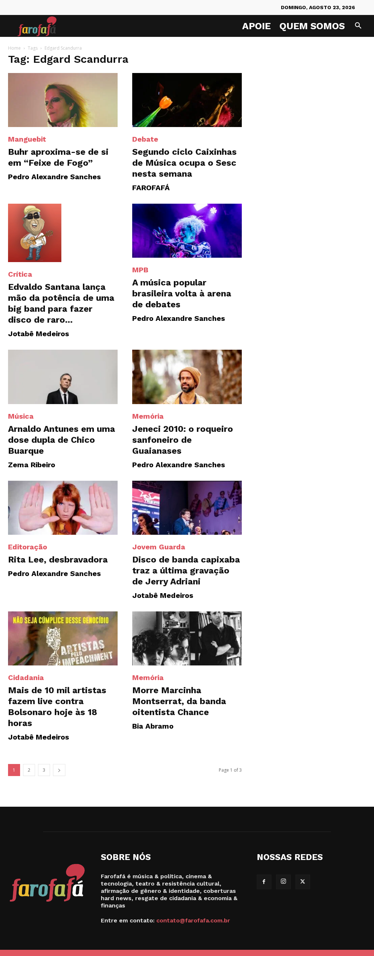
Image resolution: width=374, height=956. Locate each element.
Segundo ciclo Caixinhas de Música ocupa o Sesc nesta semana (184, 163)
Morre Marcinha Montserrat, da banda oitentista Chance (179, 701)
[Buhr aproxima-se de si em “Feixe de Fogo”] (63, 100)
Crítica (20, 274)
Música (21, 416)
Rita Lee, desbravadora (58, 559)
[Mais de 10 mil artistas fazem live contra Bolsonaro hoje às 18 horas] (63, 638)
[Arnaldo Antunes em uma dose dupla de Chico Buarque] (63, 377)
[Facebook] (264, 882)
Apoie (256, 25)
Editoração (27, 546)
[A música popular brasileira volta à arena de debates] (187, 231)
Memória (148, 416)
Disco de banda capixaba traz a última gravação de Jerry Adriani (186, 570)
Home (14, 48)
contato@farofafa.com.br (193, 920)
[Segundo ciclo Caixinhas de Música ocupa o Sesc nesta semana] (187, 100)
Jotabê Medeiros (38, 333)
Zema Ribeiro (31, 464)
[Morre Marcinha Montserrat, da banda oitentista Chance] (187, 638)
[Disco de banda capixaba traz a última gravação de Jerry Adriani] (187, 508)
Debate (145, 139)
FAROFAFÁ (151, 187)
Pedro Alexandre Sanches (54, 176)
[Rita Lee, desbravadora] (63, 508)
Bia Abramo (152, 726)
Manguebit (27, 139)
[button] (358, 26)
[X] (302, 882)
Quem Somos (312, 25)
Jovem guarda (158, 546)
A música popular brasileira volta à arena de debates (181, 293)
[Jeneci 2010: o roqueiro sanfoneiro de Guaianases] (187, 377)
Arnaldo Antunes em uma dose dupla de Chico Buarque (61, 440)
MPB (140, 269)
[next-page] (59, 770)
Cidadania (26, 677)
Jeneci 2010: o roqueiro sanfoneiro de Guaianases (182, 440)
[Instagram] (283, 882)
